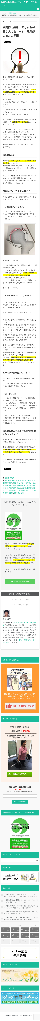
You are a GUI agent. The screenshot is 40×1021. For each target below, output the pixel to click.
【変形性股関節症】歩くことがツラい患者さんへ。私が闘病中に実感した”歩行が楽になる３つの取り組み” (21, 918)
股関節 (11, 493)
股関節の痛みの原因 (14, 488)
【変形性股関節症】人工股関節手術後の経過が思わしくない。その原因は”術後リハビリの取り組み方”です (21, 907)
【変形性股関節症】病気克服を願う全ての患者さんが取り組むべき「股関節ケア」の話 (21, 913)
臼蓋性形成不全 (12, 490)
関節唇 (15, 483)
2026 (20, 925)
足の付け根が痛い (25, 483)
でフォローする (21, 599)
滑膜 (33, 480)
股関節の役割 (19, 493)
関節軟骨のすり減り (12, 480)
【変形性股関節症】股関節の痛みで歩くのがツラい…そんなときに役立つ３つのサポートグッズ (21, 901)
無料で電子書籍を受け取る (20, 581)
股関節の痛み (9, 478)
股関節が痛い (18, 485)
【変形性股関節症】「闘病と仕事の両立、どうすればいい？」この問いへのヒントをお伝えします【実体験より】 (21, 895)
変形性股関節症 (25, 480)
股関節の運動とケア (26, 490)
